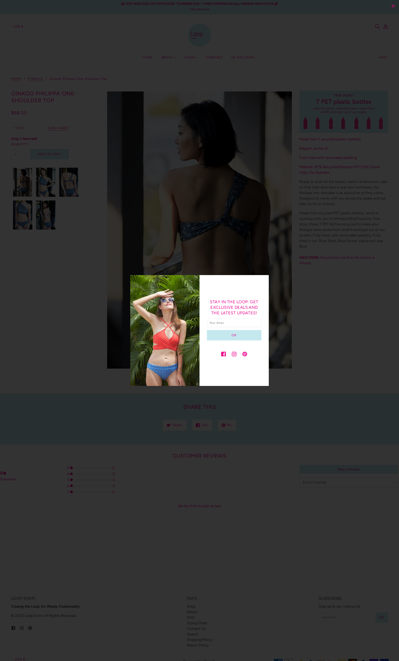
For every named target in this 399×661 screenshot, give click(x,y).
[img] (223, 353)
